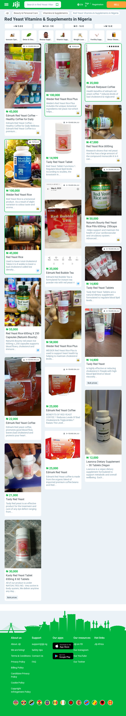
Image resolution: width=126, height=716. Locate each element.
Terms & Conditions (21, 656)
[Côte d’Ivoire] (63, 702)
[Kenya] (15, 702)
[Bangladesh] (71, 702)
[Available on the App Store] (63, 646)
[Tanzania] (31, 702)
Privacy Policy (18, 661)
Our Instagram (81, 650)
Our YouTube (80, 656)
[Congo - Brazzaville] (94, 702)
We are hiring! (18, 650)
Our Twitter (79, 661)
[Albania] (102, 702)
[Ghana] (39, 702)
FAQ (34, 661)
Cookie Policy (17, 682)
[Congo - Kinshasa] (86, 702)
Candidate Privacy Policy (20, 675)
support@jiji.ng (39, 644)
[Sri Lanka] (78, 702)
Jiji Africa (99, 644)
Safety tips (37, 650)
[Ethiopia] (47, 702)
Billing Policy (17, 667)
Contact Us (37, 656)
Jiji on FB (78, 644)
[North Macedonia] (110, 702)
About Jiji (16, 644)
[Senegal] (55, 702)
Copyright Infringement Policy (21, 690)
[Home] (16, 4)
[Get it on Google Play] (63, 656)
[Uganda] (23, 702)
